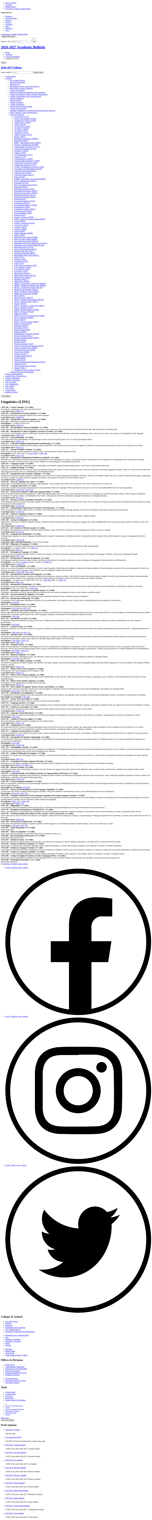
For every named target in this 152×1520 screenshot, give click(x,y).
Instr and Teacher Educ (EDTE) (25, 249)
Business (8, 1323)
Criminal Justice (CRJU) (22, 173)
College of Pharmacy (17, 104)
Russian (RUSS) (20, 342)
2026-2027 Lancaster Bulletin (15, 1453)
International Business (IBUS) (24, 253)
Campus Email (10, 1394)
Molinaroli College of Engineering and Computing (27, 92)
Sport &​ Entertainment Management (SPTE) (29, 362)
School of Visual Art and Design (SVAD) (28, 346)
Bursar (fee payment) (12, 1371)
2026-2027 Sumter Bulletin (14, 1498)
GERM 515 (20, 417)
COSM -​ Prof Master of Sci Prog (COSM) (29, 167)
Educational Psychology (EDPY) (26, 191)
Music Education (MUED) (23, 298)
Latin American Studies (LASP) (25, 265)
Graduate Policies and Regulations (22, 372)
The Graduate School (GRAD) (25, 366)
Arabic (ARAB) (20, 125)
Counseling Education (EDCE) (25, 171)
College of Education (17, 90)
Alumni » (8, 20)
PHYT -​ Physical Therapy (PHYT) (26, 322)
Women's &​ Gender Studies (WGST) (27, 370)
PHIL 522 (19, 582)
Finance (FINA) (20, 215)
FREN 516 (20, 441)
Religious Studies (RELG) (23, 336)
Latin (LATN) (19, 263)
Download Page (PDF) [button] (13, 1437)
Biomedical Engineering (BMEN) (26, 139)
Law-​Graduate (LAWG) (22, 267)
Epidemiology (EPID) (22, 207)
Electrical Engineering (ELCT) (25, 195)
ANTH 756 (20, 711)
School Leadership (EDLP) (23, 344)
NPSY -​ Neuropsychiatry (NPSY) (26, 302)
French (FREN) (19, 221)
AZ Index (8, 5)
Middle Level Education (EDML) (26, 294)
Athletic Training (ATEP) (23, 135)
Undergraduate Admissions (14, 1367)
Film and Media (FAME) (23, 213)
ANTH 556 (20, 540)
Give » (7, 30)
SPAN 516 (20, 532)
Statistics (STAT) (20, 364)
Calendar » (9, 24)
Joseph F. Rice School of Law (15, 376)
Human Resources (11, 1379)
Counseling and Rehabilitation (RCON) (28, 169)
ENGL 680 (33, 453)
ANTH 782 (20, 779)
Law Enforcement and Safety (15, 1381)
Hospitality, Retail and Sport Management (20, 1332)
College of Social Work (18, 109)
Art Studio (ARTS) (21, 131)
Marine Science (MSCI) (22, 277)
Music (7, 1343)
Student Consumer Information (14, 1409)
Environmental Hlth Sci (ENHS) (25, 205)
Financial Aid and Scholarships (16, 1369)
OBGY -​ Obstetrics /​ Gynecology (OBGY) (29, 306)
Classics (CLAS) (20, 157)
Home (7, 53)
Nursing (8, 1345)
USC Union (9, 388)
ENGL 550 (20, 455)
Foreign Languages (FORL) (24, 217)
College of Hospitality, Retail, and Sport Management (28, 94)
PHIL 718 (19, 759)
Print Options (6, 396)
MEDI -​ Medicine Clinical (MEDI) (26, 292)
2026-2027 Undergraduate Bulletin (17, 1506)
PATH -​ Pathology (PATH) (23, 308)
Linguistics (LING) (21, 271)
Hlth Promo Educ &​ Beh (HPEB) (26, 237)
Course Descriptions (12, 57)
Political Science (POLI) (22, 324)
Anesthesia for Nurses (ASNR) (25, 121)
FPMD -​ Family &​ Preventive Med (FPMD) (29, 219)
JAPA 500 (19, 518)
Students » (9, 16)
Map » (7, 26)
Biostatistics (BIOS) (21, 141)
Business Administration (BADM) (26, 145)
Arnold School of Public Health (21, 106)
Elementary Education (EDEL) (25, 197)
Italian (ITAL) (19, 257)
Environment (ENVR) (22, 203)
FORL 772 (28, 765)
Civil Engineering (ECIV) (23, 155)
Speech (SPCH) (19, 360)
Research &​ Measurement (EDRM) (26, 338)
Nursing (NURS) (20, 304)
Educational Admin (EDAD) (24, 189)
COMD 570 (20, 564)
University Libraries (12, 1383)
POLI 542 (19, 498)
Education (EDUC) (21, 187)
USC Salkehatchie (11, 384)
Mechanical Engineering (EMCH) (26, 290)
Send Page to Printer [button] (12, 1430)
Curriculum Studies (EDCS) (24, 175)
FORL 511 (15, 801)
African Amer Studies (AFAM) (25, 119)
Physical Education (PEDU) (24, 318)
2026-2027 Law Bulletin (14, 1460)
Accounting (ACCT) (21, 117)
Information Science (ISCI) (23, 247)
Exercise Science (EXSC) (23, 211)
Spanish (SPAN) (20, 358)
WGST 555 (29, 490)
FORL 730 (20, 803)
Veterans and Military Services (16, 1373)
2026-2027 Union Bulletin (14, 1513)
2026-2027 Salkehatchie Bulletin (16, 1491)
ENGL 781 (20, 667)
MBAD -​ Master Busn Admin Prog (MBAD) (30, 283)
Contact (7, 1414)
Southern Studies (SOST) (23, 356)
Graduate (8, 55)
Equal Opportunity (11, 1413)
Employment (9, 1365)
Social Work (9, 1353)
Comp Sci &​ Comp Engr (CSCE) (26, 163)
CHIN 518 (20, 435)
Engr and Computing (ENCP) (24, 201)
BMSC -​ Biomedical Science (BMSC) (27, 143)
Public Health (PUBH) (22, 330)
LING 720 (26, 632)
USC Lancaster (10, 382)
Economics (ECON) (21, 183)
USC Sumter (9, 386)
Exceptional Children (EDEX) (25, 209)
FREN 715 (20, 673)
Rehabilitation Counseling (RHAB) (26, 334)
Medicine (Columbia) (12, 1339)
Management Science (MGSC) (25, 275)
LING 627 (25, 640)
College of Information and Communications (25, 96)
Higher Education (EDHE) (23, 233)
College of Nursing (16, 102)
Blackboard (9, 1398)
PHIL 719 (19, 643)
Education (8, 1325)
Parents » (8, 22)
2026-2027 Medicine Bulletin (15, 1468)
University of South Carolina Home (17, 9)
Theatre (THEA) (20, 368)
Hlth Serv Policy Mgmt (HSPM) (25, 239)
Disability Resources (12, 1375)
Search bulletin (6, 72)
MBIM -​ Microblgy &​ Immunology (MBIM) (30, 286)
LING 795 (23, 826)
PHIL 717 (19, 653)
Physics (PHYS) (20, 320)
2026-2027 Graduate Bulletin (15, 1445)
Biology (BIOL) (20, 137)
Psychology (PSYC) (21, 328)
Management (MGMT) (22, 273)
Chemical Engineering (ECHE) (25, 149)
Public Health (10, 1351)
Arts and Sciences (11, 1321)
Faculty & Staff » (11, 18)
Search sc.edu (6, 41)
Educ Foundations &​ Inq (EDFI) (25, 185)
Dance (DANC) (20, 177)
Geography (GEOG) (21, 225)
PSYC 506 (20, 556)
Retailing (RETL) (20, 340)
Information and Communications (17, 1335)
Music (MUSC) (19, 296)
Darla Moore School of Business (21, 88)
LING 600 (43, 453)
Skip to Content (10, 3)
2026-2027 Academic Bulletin (23, 47)
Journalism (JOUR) (21, 261)
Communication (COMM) (23, 159)
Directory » (9, 28)
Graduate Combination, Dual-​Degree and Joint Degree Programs (32, 111)
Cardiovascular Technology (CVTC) (27, 147)
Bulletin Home (10, 7)
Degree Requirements (17, 82)
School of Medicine (17, 98)
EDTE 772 (20, 765)
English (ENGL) (20, 199)
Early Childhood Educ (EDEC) (25, 181)
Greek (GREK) (19, 231)
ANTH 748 (20, 745)
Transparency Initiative (12, 1411)
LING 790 (23, 793)
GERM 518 (20, 526)
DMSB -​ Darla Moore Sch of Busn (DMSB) (30, 179)
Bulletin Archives (11, 392)
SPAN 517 (20, 447)
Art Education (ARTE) (22, 127)
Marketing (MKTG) (21, 279)
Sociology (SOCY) (21, 354)
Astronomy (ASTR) (21, 133)
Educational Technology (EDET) (26, 193)
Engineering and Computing (15, 1327)
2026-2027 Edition (11, 67)
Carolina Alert (10, 1392)
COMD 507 (47, 562)
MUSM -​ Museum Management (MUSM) (29, 300)
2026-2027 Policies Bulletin (15, 1483)
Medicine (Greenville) (13, 1341)
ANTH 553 (20, 512)
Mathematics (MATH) (22, 281)
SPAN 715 (20, 685)
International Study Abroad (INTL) (26, 255)
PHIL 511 (34, 548)
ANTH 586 (20, 506)
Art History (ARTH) (21, 129)
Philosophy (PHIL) (21, 314)
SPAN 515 (20, 425)
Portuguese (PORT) (21, 326)
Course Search (10, 390)
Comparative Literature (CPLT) (25, 165)
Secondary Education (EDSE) (24, 350)
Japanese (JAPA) (20, 259)
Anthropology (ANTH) (22, 123)
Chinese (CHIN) (20, 153)
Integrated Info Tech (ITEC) (24, 251)
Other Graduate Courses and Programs (23, 113)
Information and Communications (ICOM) (29, 245)
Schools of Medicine (12, 378)
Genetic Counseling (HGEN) (24, 223)
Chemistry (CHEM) (21, 151)
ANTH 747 (20, 735)
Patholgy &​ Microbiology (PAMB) (26, 310)
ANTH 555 (20, 490)
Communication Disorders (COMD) (27, 161)
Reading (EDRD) (20, 332)
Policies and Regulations (14, 374)
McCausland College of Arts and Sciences (24, 86)
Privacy (7, 1407)
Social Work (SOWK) (22, 352)
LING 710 (26, 608)
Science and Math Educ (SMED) (25, 348)
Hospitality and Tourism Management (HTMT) (30, 243)
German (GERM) (20, 229)
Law (7, 1337)
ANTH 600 (20, 572)
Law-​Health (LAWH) (22, 269)
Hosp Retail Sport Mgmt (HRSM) (26, 241)
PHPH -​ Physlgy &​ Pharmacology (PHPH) (29, 316)
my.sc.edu (8, 1396)
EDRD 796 (20, 820)
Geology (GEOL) (20, 227)
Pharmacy (8, 1349)
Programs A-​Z (15, 84)
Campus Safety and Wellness (15, 1400)
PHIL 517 (19, 550)
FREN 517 (20, 411)
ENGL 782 (20, 723)
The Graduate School (17, 80)
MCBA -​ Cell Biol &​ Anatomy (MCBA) (28, 288)
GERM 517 (20, 480)
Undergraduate (10, 76)
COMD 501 (25, 562)
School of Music (15, 100)
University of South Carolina (14, 1405)
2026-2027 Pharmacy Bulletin (15, 1475)
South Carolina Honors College (16, 1355)
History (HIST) (19, 235)
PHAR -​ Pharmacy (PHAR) (24, 312)
